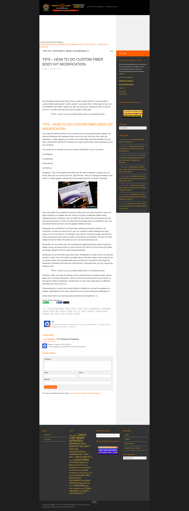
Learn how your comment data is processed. (85, 393)
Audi (74, 460)
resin (52, 314)
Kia (81, 473)
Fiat (70, 470)
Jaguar (77, 473)
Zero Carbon (47, 439)
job (75, 311)
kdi (45, 69)
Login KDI (121, 88)
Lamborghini (85, 473)
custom (85, 308)
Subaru (71, 488)
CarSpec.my (47, 435)
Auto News (83, 459)
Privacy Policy (123, 94)
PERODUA (73, 483)
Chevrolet (73, 468)
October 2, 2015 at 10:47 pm (63, 344)
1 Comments (50, 339)
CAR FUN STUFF (79, 465)
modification (91, 311)
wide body (70, 314)
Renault (86, 486)
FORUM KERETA (129, 443)
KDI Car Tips (122, 91)
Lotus (74, 475)
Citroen (79, 467)
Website (47, 379)
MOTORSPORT (75, 480)
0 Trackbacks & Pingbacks (69, 339)
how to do (69, 311)
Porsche (86, 483)
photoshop (46, 314)
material (83, 311)
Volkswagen (74, 491)
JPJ (79, 311)
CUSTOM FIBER (106, 308)
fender (52, 311)
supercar (77, 488)
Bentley (86, 462)
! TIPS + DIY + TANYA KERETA (53, 51)
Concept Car (86, 468)
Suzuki (83, 488)
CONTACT (127, 439)
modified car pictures (101, 311)
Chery (86, 465)
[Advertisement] (80, 29)
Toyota (88, 488)
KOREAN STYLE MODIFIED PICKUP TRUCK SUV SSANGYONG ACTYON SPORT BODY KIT (131, 149)
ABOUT (127, 435)
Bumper (74, 308)
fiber (57, 311)
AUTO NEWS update (77, 462)
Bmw (71, 465)
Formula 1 (79, 470)
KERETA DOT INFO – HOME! (132, 448)
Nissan (87, 480)
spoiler (63, 314)
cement (80, 308)
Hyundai (72, 473)
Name (46, 372)
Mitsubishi (77, 478)
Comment (48, 359)
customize (45, 311)
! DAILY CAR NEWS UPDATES (78, 437)
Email (81, 372)
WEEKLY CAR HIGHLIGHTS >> (77, 51)
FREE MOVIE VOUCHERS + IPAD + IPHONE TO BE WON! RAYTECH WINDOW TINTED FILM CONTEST (132, 169)
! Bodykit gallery (73, 435)
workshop (77, 314)
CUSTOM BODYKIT (94, 308)
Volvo (80, 491)
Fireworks (62, 311)
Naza (83, 480)
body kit (68, 308)
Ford (73, 470)
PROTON (78, 485)
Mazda (79, 475)
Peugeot (80, 483)
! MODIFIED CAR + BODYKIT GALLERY (79, 444)
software (57, 314)
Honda (85, 470)
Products (71, 486)
